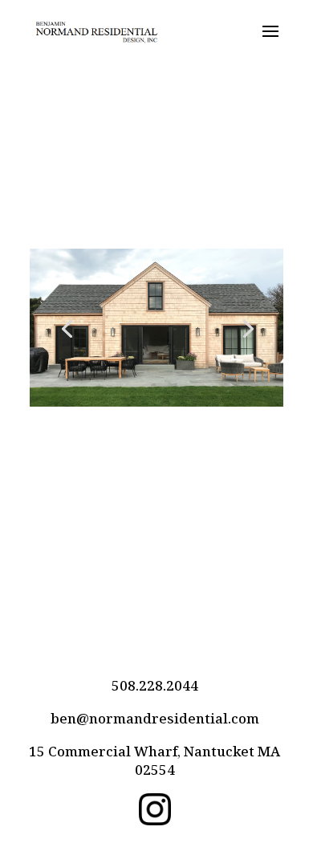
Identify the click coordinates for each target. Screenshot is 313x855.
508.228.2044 (155, 685)
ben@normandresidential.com (155, 718)
